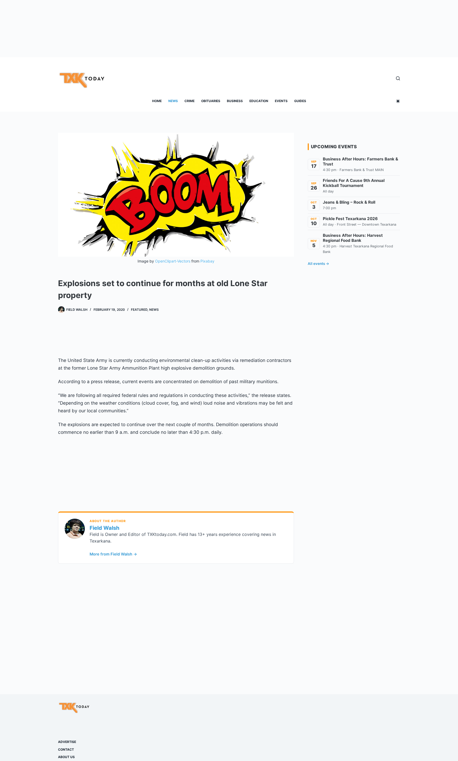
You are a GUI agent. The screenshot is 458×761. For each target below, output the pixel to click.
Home (157, 101)
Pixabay (207, 261)
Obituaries (210, 101)
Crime (189, 101)
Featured (139, 310)
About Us (66, 757)
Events (281, 101)
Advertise (67, 742)
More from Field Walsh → (113, 554)
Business (235, 101)
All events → (318, 263)
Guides (300, 101)
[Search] (398, 78)
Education (258, 101)
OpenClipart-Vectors (172, 261)
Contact (66, 749)
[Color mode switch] (398, 101)
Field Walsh (104, 528)
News (173, 101)
